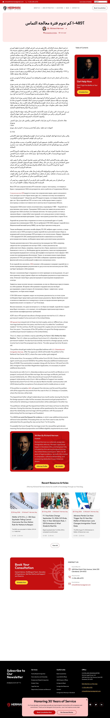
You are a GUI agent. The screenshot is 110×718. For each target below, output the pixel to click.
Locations (60, 8)
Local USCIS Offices (62, 677)
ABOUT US (37, 8)
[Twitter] (96, 705)
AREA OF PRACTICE (48, 8)
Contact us (75, 8)
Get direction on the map (89, 684)
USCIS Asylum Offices (62, 680)
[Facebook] (90, 705)
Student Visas (35, 683)
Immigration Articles (51, 33)
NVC (30, 388)
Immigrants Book (61, 683)
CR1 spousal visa (15, 322)
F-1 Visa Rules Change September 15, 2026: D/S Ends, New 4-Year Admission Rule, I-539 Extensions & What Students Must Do (55, 520)
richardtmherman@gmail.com (14, 2)
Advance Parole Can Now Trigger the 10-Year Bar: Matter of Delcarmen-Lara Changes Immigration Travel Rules (85, 520)
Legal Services (35, 686)
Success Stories (86, 2)
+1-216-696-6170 (33, 2)
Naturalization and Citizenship (39, 677)
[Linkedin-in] (102, 705)
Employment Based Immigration (40, 680)
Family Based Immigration (38, 673)
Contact (59, 689)
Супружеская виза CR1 (17, 193)
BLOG (67, 8)
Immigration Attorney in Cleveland (66, 692)
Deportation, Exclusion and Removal (41, 689)
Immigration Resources (63, 686)
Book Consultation (61, 673)
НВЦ (31, 264)
